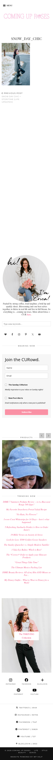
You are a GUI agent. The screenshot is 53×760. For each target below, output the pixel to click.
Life (36, 750)
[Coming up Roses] (26, 17)
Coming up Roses (21, 750)
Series (32, 752)
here (29, 314)
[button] (9, 5)
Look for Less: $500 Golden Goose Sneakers (27, 539)
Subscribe (27, 412)
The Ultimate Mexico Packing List (26, 567)
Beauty (22, 752)
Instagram (27, 715)
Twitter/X (27, 708)
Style (45, 750)
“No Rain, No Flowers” (26, 514)
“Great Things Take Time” (26, 562)
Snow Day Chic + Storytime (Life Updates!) (12, 97)
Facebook (27, 722)
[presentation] (41, 435)
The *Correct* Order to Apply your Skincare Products (26, 556)
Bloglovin (27, 744)
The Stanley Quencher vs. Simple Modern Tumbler (26, 544)
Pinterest (28, 729)
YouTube (28, 737)
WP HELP (38, 757)
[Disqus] (26, 142)
